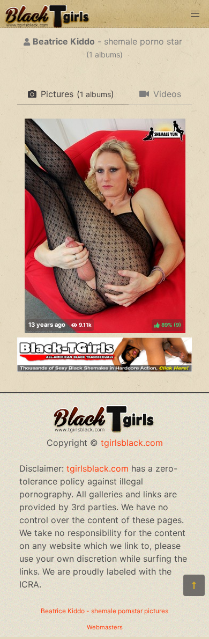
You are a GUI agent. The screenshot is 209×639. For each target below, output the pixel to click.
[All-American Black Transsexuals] (104, 368)
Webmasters (105, 627)
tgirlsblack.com (132, 442)
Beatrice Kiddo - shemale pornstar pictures (104, 611)
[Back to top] (194, 585)
